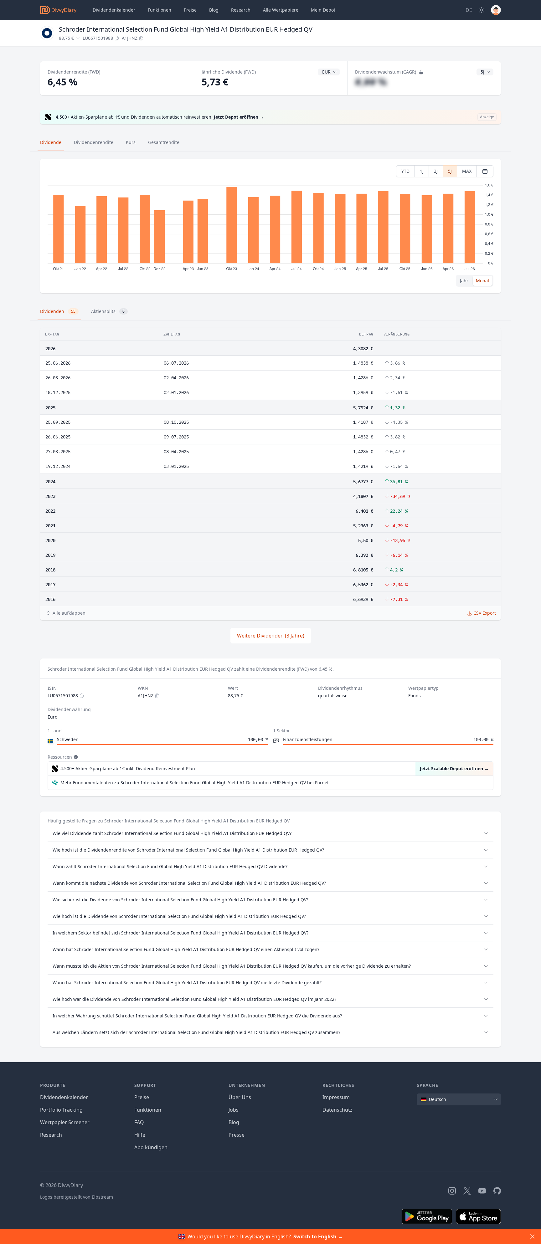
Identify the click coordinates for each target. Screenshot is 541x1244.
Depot (323, 10)
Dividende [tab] (50, 142)
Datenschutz (337, 1109)
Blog (234, 1122)
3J (436, 171)
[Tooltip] (75, 757)
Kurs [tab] (131, 142)
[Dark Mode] (481, 10)
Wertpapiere (280, 10)
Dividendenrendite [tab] (93, 142)
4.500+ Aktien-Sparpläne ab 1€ (127, 768)
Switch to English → (318, 1236)
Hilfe (139, 1134)
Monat (482, 281)
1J (422, 171)
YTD (405, 171)
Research (51, 1134)
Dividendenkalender (114, 10)
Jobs (234, 1109)
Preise (190, 10)
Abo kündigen (150, 1147)
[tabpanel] (270, 226)
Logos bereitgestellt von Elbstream (76, 1197)
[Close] (532, 1236)
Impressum (336, 1097)
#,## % (371, 81)
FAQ (139, 1122)
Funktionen (159, 10)
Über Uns (240, 1097)
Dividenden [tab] (57, 311)
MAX (466, 171)
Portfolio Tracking (61, 1109)
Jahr (464, 281)
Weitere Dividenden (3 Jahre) (270, 635)
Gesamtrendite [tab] (163, 142)
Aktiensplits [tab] (108, 311)
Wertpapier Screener (65, 1122)
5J (450, 171)
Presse (237, 1134)
